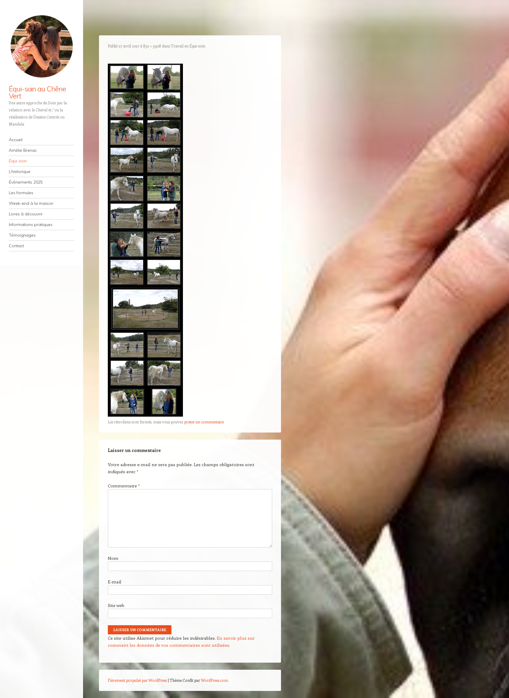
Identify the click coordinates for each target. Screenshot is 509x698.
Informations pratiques (30, 224)
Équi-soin (18, 161)
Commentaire (124, 486)
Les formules (21, 192)
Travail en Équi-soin (188, 45)
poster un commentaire (204, 421)
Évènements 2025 (26, 182)
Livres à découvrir (26, 214)
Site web (116, 605)
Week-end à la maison (31, 203)
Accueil (15, 139)
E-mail (114, 582)
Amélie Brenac (23, 150)
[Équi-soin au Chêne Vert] (41, 46)
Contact (16, 245)
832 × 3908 (152, 45)
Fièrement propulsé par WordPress (137, 680)
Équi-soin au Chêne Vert (37, 92)
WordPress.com (214, 680)
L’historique (19, 171)
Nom (113, 558)
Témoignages (22, 235)
